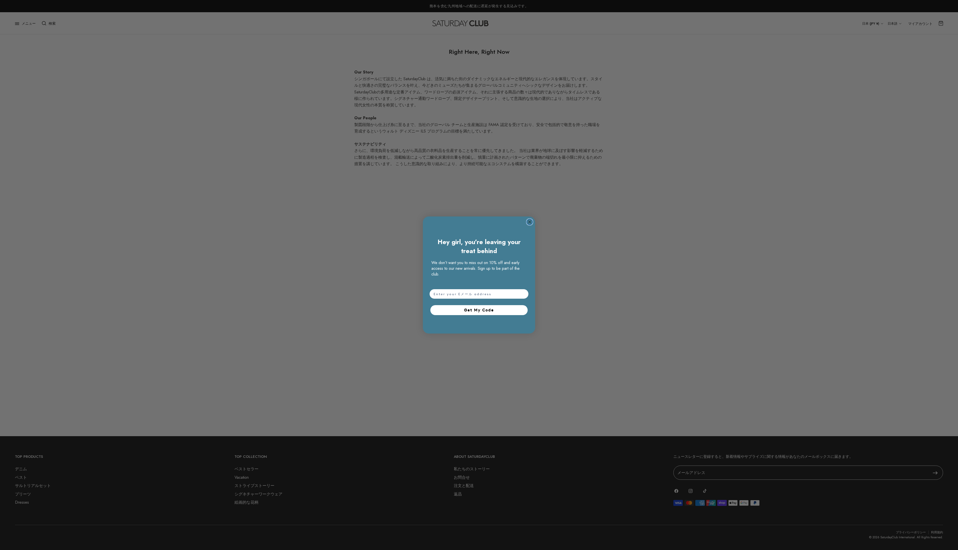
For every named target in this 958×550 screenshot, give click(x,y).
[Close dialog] (530, 222)
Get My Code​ (479, 310)
